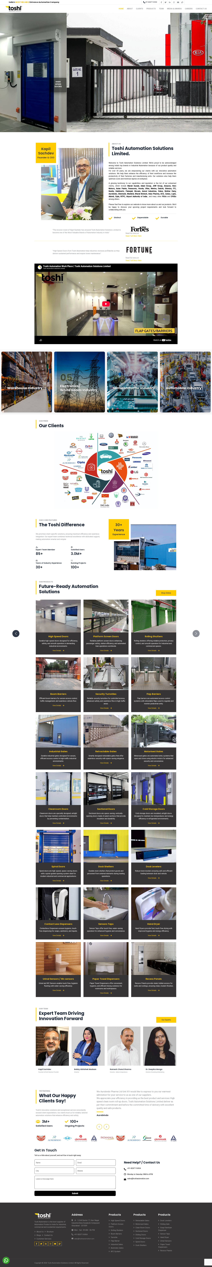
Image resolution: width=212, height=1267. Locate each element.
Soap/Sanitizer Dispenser (165, 1229)
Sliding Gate (164, 1224)
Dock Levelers (165, 1220)
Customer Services (44, 1239)
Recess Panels (166, 1251)
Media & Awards (174, 9)
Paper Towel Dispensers (164, 1245)
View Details (57, 650)
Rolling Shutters (117, 1230)
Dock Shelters (140, 1245)
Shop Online (166, 593)
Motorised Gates (142, 1224)
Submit (75, 1193)
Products (151, 9)
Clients (139, 9)
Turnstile (114, 1237)
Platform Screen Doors (116, 1225)
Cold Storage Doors (143, 1238)
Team (161, 9)
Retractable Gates (142, 1220)
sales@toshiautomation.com (138, 1179)
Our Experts (166, 1020)
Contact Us (201, 9)
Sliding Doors (140, 1235)
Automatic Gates (117, 1248)
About (130, 9)
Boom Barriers (116, 1234)
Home (121, 9)
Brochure (50, 1232)
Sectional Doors (141, 1231)
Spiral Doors (140, 1242)
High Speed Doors (118, 1220)
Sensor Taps (165, 1234)
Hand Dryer (164, 1237)
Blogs (39, 1235)
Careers (189, 9)
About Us (40, 1232)
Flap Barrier (115, 1241)
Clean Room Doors (142, 1228)
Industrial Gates (117, 1244)
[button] (207, 382)
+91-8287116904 (134, 1168)
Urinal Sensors (165, 1241)
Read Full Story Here (133, 236)
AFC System (115, 1251)
